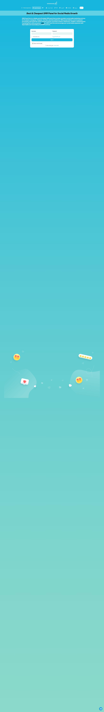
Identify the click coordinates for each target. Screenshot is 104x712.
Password (54, 31)
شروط (76, 7)
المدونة (62, 7)
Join (42, 23)
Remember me (36, 36)
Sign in (52, 39)
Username (34, 31)
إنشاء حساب (50, 7)
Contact (69, 7)
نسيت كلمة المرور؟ (56, 36)
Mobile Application (27, 7)
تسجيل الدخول (37, 7)
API (57, 7)
